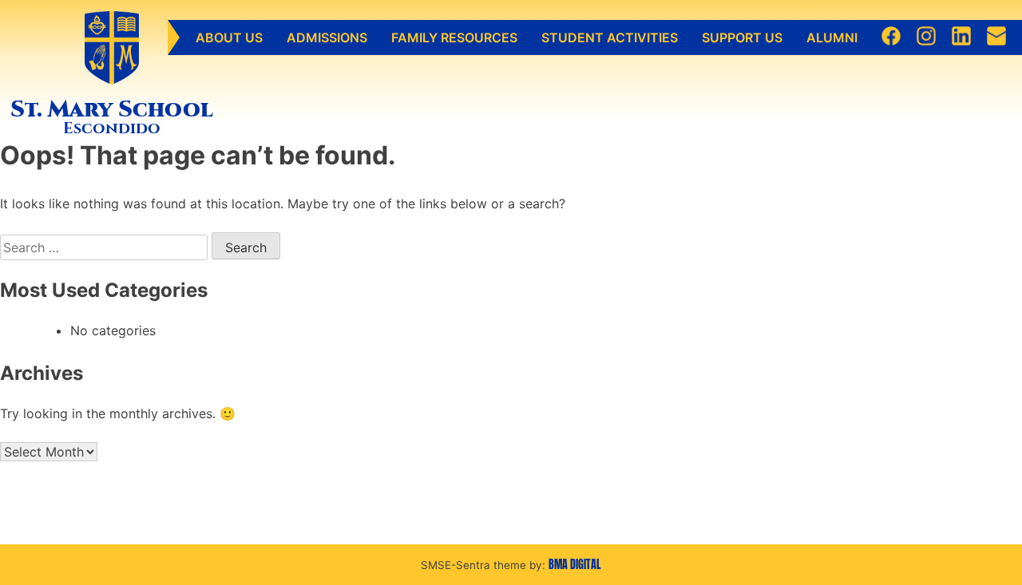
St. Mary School (111, 109)
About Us (229, 37)
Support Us (742, 37)
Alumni (832, 37)
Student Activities (609, 37)
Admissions (327, 37)
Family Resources (454, 37)
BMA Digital (575, 564)
